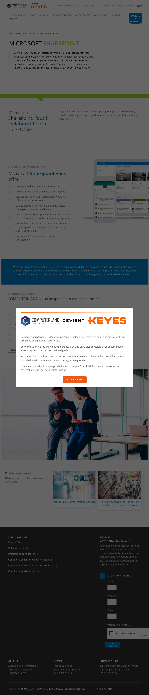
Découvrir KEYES (74, 379)
